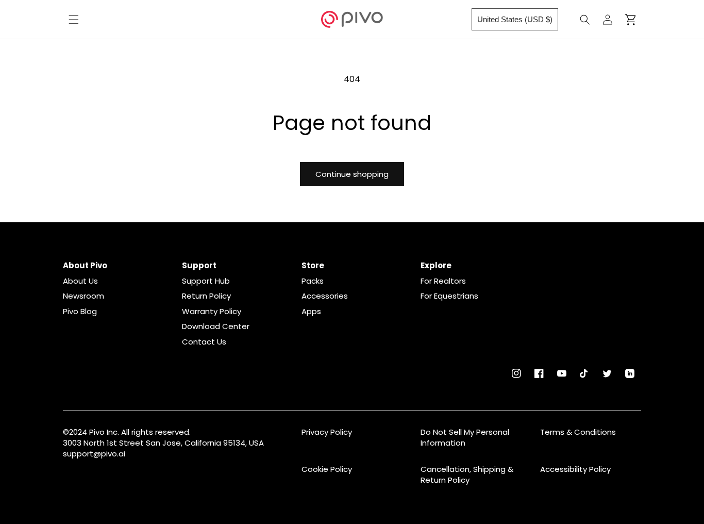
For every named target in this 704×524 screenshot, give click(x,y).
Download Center (215, 326)
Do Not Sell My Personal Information (465, 437)
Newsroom (83, 296)
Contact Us (204, 342)
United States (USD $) (514, 19)
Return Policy (206, 296)
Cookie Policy (326, 469)
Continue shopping (352, 174)
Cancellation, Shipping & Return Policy (467, 474)
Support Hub (206, 281)
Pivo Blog (80, 311)
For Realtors (443, 281)
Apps (311, 311)
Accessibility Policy (575, 469)
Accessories (324, 296)
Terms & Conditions (578, 432)
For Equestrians (449, 296)
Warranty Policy (211, 311)
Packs (312, 281)
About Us (80, 281)
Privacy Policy (326, 432)
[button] (73, 19)
